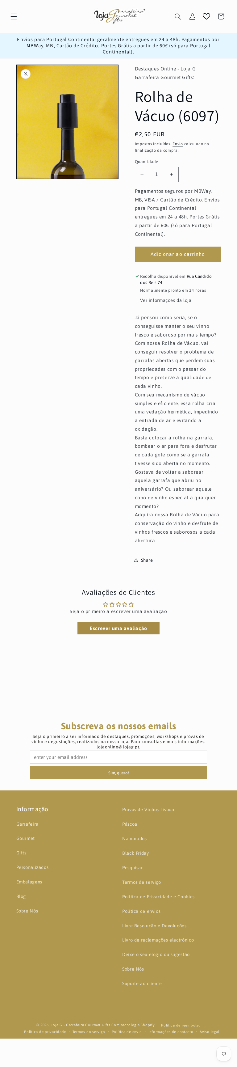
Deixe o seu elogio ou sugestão (156, 954)
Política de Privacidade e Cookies (158, 896)
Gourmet (25, 838)
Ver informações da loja (166, 300)
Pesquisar (132, 867)
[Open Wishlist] (206, 16)
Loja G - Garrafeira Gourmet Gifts (80, 1025)
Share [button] (147, 560)
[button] (13, 16)
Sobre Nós (27, 910)
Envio (178, 144)
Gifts (21, 852)
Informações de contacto (170, 1032)
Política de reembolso (181, 1025)
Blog (21, 896)
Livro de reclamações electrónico (158, 939)
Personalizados (32, 867)
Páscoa (129, 824)
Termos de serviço (141, 882)
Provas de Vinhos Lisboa (148, 809)
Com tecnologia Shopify (133, 1025)
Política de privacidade (45, 1032)
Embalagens (29, 881)
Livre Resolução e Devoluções (154, 925)
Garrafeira (27, 824)
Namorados (134, 838)
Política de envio (127, 1032)
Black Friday (135, 853)
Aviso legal (209, 1032)
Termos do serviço (89, 1032)
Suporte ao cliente (142, 983)
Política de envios (141, 911)
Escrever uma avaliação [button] (118, 628)
